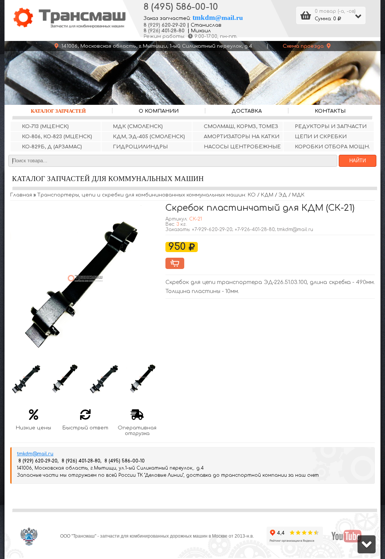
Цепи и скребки (321, 136)
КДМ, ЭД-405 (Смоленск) (149, 136)
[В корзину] (174, 263)
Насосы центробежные (242, 147)
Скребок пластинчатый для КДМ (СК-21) (260, 208)
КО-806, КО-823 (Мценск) (57, 136)
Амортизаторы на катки (241, 136)
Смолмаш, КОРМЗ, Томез (241, 126)
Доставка (247, 111)
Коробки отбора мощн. (332, 147)
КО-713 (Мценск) (45, 126)
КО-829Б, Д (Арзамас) (52, 147)
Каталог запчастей (58, 111)
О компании (159, 111)
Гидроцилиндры (140, 147)
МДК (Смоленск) (138, 126)
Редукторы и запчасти (331, 126)
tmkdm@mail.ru (35, 453)
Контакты (330, 111)
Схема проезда (305, 46)
